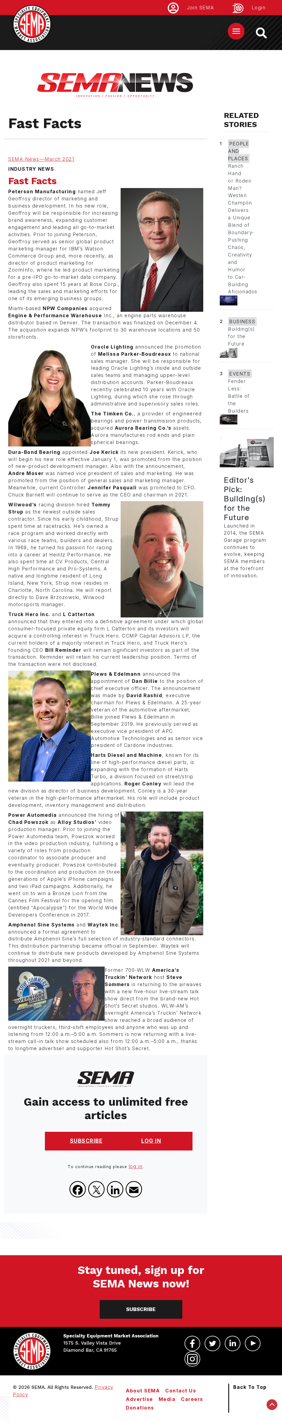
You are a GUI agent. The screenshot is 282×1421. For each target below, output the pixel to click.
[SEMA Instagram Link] (192, 1359)
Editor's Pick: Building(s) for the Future (245, 498)
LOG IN (151, 1141)
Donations (140, 1408)
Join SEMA (200, 7)
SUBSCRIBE (86, 1141)
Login (259, 7)
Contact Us (180, 1391)
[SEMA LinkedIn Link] (232, 1343)
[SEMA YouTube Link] (253, 1343)
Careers (192, 1399)
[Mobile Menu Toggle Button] (236, 31)
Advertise (139, 1399)
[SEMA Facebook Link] (192, 1343)
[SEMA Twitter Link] (212, 1343)
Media (167, 1399)
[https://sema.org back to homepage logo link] (266, 32)
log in (136, 1166)
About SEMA (143, 1391)
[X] (96, 1189)
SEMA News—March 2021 (41, 159)
